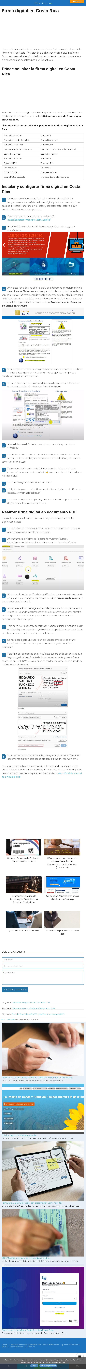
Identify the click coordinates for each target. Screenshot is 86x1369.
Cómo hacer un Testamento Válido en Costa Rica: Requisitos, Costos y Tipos (37, 1078)
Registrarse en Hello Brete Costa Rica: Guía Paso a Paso (27, 1330)
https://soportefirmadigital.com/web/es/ (29, 219)
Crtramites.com (43, 3)
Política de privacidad (48, 1366)
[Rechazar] (83, 1363)
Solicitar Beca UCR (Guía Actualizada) (19, 1135)
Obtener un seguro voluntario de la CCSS (31, 1002)
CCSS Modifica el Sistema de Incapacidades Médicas (26, 1258)
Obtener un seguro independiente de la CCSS (33, 1008)
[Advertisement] (43, 30)
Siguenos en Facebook (70, 1345)
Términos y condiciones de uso (14, 1347)
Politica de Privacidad (51, 1345)
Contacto (31, 1347)
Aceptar (34, 1366)
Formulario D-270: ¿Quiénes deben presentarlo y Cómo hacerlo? (32, 1203)
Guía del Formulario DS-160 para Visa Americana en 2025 (38, 1014)
